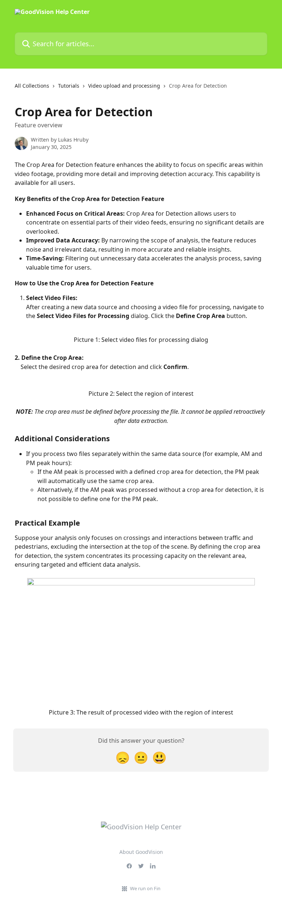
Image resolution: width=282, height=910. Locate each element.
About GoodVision (141, 851)
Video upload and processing (124, 85)
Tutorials (68, 85)
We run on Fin (145, 888)
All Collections (32, 85)
